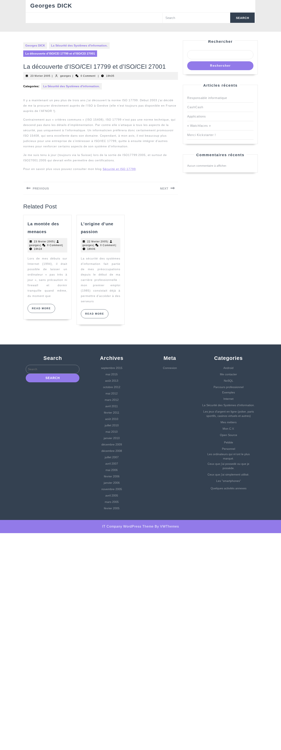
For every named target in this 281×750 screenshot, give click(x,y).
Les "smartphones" (228, 481)
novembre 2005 (111, 489)
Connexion (170, 368)
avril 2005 (111, 495)
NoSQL (228, 380)
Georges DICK (51, 5)
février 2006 (112, 476)
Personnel (228, 448)
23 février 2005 (40, 75)
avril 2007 (111, 463)
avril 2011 (111, 406)
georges (65, 75)
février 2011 (111, 412)
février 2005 (112, 508)
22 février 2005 (97, 241)
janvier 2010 (112, 438)
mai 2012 (112, 393)
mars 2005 (112, 501)
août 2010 (111, 419)
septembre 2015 (111, 368)
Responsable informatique (207, 98)
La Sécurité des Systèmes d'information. (79, 45)
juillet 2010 (112, 425)
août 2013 (111, 380)
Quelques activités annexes (228, 488)
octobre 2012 (111, 387)
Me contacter (228, 374)
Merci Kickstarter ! (201, 135)
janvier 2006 (112, 482)
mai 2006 (112, 470)
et (117, 169)
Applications (196, 116)
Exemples (228, 392)
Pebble (228, 442)
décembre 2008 (111, 450)
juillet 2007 (112, 457)
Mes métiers (229, 422)
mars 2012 (112, 399)
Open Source (228, 435)
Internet (228, 398)
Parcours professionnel (229, 387)
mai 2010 (112, 431)
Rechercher (220, 42)
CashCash (195, 107)
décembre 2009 (111, 444)
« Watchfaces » (199, 125)
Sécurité (109, 169)
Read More (43, 310)
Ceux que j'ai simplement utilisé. (228, 474)
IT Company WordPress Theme (128, 526)
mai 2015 (112, 374)
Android (228, 368)
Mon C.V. (229, 428)
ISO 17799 (128, 169)
